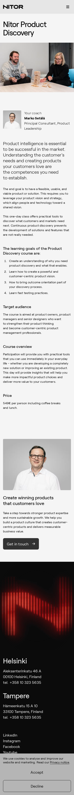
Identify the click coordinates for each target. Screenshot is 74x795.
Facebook (11, 746)
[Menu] (68, 6)
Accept (37, 772)
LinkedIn (10, 735)
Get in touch (17, 544)
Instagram (11, 740)
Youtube (10, 752)
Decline (37, 786)
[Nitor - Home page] (13, 7)
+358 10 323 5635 (25, 682)
